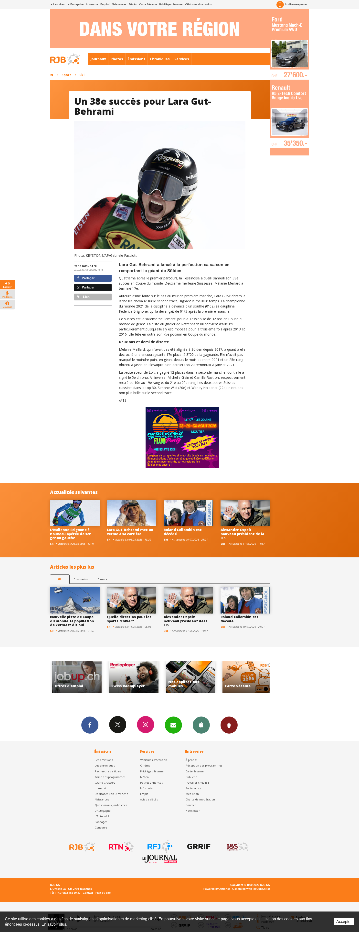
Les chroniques (105, 765)
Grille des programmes (110, 776)
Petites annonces (151, 782)
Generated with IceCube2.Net (251, 888)
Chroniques (160, 59)
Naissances (119, 4)
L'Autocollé (102, 816)
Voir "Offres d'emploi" (249, 677)
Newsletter (193, 810)
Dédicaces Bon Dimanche (111, 793)
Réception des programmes (204, 765)
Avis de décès (149, 799)
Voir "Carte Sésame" (193, 677)
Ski (81, 74)
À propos (191, 759)
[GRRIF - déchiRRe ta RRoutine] (198, 846)
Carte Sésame (148, 4)
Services (181, 59)
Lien (86, 297)
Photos (117, 59)
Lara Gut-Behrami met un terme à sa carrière (130, 531)
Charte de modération (200, 799)
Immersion (102, 788)
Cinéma (145, 765)
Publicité (191, 776)
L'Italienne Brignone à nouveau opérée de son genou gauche (71, 533)
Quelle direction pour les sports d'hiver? (129, 619)
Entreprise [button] (77, 4)
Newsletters (173, 725)
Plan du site (103, 892)
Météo (144, 776)
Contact (191, 805)
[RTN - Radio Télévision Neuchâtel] (120, 846)
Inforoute (92, 4)
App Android (229, 725)
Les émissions (104, 759)
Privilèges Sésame (170, 4)
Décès (133, 4)
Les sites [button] (59, 4)
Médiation (192, 793)
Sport (66, 74)
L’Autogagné (103, 810)
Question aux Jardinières (111, 805)
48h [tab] (60, 579)
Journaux (98, 59)
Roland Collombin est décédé (182, 531)
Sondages (101, 821)
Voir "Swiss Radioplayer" (79, 677)
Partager (88, 278)
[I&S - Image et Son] (237, 846)
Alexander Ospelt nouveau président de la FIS (242, 533)
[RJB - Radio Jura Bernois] (82, 846)
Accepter (344, 922)
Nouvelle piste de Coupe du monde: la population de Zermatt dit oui (72, 621)
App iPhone (201, 725)
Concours (101, 827)
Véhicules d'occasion (198, 4)
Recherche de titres (108, 771)
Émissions (136, 59)
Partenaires (193, 788)
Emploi (104, 4)
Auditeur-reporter (296, 4)
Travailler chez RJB (197, 782)
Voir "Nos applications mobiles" (136, 677)
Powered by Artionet (216, 888)
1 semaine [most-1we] (81, 579)
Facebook (89, 725)
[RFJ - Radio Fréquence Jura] (159, 846)
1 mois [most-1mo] (102, 579)
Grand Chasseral (105, 782)
